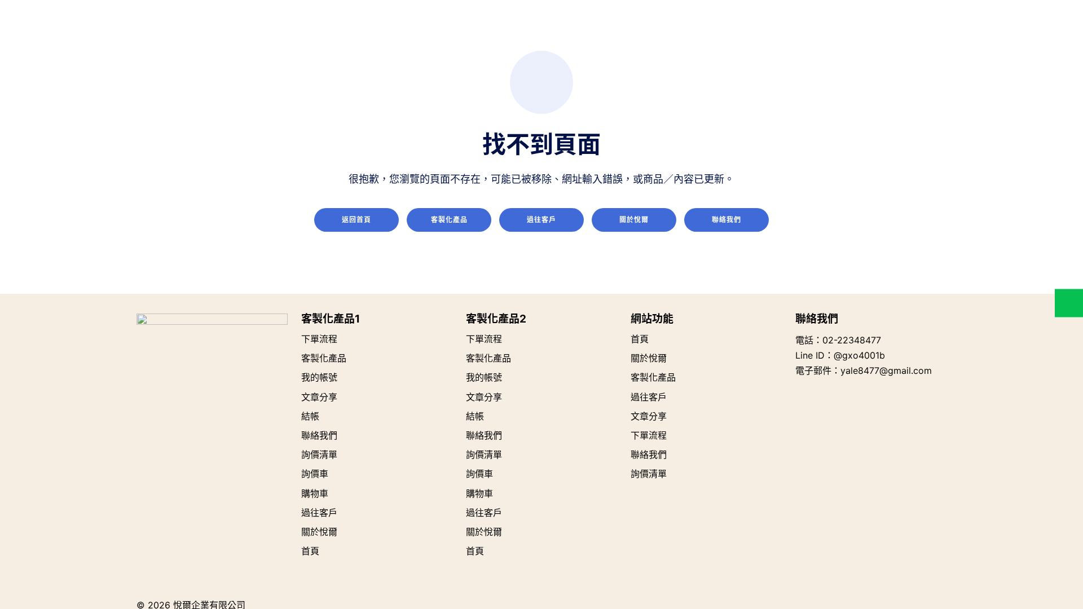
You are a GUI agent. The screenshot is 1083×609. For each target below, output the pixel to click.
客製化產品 (449, 219)
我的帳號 (319, 377)
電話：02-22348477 (838, 340)
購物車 (314, 493)
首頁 (310, 551)
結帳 (310, 416)
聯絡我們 (726, 219)
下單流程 (319, 339)
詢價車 (314, 473)
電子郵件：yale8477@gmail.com (863, 370)
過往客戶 (541, 219)
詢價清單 (319, 454)
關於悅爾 (634, 219)
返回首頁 (356, 219)
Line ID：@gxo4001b (840, 355)
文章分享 (319, 397)
